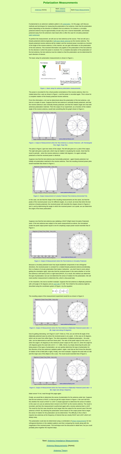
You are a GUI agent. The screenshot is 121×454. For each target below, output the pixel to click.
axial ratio (57, 284)
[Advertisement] (60, 17)
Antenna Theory (60, 450)
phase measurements (79, 421)
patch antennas (34, 35)
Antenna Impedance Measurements (63, 441)
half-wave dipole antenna (62, 41)
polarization (66, 24)
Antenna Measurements (57, 445)
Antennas (38, 10)
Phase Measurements (82, 10)
